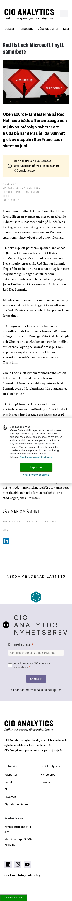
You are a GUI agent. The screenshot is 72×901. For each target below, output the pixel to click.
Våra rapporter (48, 29)
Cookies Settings (13, 897)
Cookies (9, 875)
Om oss (45, 782)
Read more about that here (36, 457)
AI (5, 789)
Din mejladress (19, 644)
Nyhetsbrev (47, 774)
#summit (50, 521)
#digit (7, 529)
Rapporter (10, 774)
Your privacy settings (36, 474)
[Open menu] (64, 13)
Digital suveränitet (16, 804)
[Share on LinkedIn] (6, 541)
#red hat (33, 521)
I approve (36, 467)
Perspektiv (26, 29)
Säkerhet (10, 796)
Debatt (9, 29)
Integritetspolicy (29, 875)
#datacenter (11, 521)
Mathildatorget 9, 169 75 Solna (18, 842)
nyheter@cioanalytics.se (17, 829)
